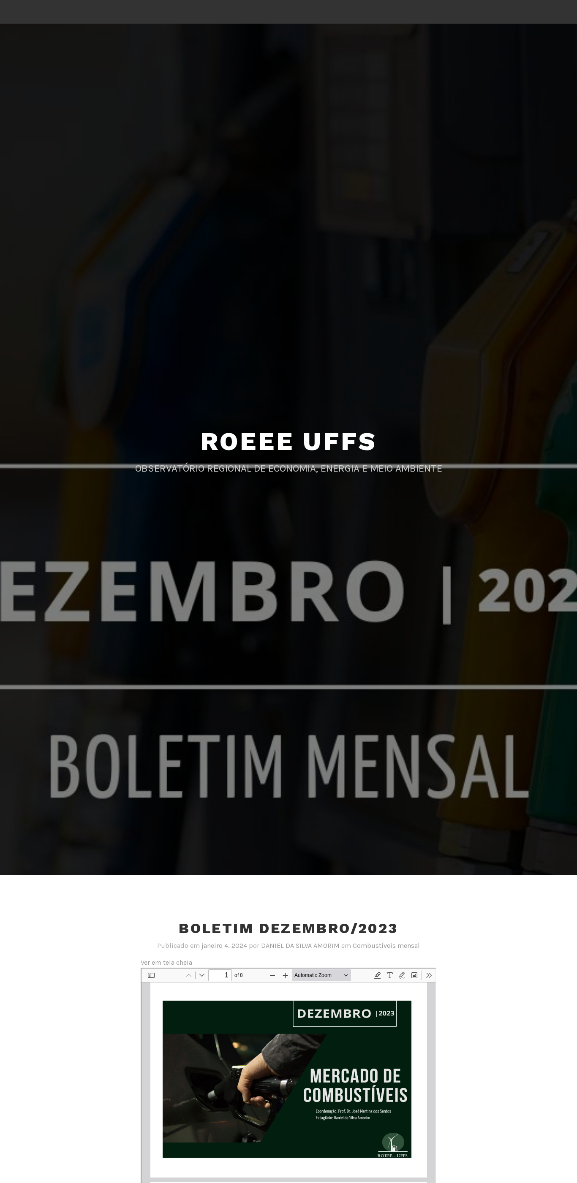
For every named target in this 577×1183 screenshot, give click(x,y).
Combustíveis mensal (386, 946)
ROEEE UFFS (288, 441)
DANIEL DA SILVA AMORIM (300, 946)
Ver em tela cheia (166, 962)
